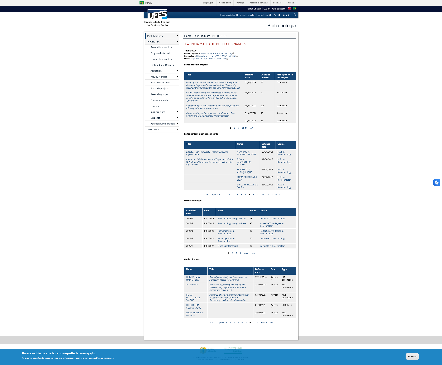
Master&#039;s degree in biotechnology (272, 224)
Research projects (160, 88)
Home (187, 35)
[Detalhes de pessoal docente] (289, 8)
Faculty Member (159, 76)
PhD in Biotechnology (284, 171)
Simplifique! (208, 2)
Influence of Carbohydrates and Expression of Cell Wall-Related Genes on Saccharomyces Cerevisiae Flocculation (209, 162)
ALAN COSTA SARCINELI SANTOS (246, 153)
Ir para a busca (263, 15)
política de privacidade (103, 358)
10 (258, 194)
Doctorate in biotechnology (272, 218)
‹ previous (216, 194)
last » (252, 127)
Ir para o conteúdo (228, 15)
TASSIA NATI (192, 284)
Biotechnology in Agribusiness (232, 218)
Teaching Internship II (228, 245)
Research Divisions (160, 82)
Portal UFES (254, 8)
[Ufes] (157, 17)
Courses (155, 106)
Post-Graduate (202, 35)
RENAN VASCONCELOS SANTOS (244, 162)
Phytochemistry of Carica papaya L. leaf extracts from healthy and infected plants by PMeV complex (210, 114)
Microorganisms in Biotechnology (226, 232)
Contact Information (161, 59)
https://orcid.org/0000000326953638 (209, 58)
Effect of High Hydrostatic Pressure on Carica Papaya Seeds (207, 153)
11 (263, 194)
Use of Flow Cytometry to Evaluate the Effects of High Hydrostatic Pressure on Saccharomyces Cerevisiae (227, 287)
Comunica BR (225, 2)
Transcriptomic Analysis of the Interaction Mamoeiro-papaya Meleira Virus (228, 278)
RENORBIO (153, 129)
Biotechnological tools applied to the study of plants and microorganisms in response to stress (212, 107)
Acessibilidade (275, 15)
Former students (159, 100)
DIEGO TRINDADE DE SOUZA (247, 186)
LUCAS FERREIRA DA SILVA (247, 178)
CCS (266, 8)
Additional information (163, 123)
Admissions (156, 70)
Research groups (159, 94)
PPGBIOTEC (219, 35)
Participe (240, 2)
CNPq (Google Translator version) (217, 53)
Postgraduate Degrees (162, 64)
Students (155, 117)
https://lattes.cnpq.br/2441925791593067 (217, 56)
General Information (161, 47)
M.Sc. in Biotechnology (284, 153)
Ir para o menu (247, 15)
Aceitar (412, 356)
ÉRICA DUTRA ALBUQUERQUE (244, 171)
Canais (291, 2)
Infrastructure (158, 111)
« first (206, 194)
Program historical (160, 53)
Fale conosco (279, 8)
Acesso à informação (259, 2)
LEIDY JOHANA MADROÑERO (193, 278)
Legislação (277, 2)
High (279, 15)
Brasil (148, 3)
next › (244, 127)
